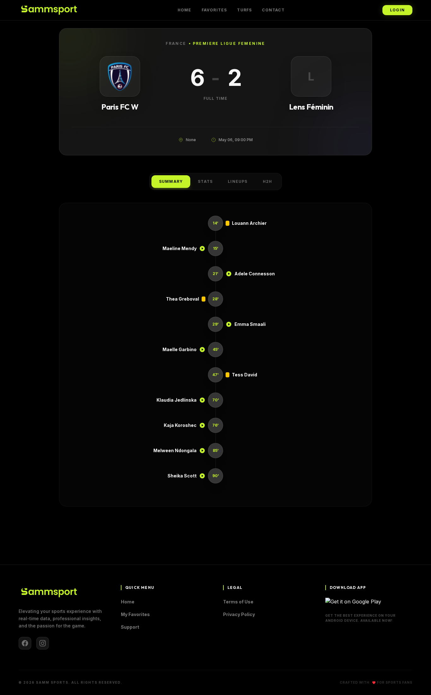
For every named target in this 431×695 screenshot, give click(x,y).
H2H (267, 181)
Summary (171, 181)
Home (185, 10)
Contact (273, 10)
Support (130, 627)
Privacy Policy (239, 614)
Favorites (214, 10)
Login (397, 10)
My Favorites (135, 614)
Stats (205, 181)
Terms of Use (238, 601)
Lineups (237, 181)
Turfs (244, 10)
